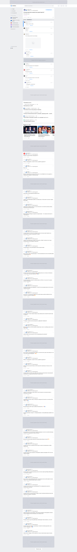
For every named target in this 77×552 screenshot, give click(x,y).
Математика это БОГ (28, 105)
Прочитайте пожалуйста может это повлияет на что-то (36, 117)
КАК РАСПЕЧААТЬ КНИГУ (29, 121)
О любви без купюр (33, 108)
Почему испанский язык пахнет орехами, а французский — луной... (38, 113)
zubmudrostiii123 (27, 112)
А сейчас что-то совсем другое (32, 10)
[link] (30, 132)
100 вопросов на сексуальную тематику (32, 109)
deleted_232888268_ (27, 108)
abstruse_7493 (27, 104)
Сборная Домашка (31, 104)
